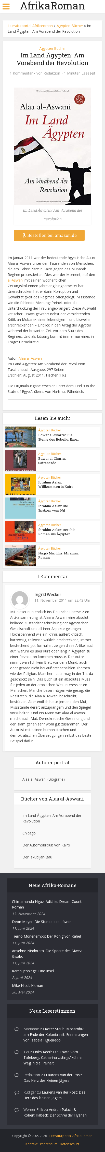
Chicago (29, 833)
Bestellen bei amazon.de (52, 235)
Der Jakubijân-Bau (37, 857)
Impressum (48, 1144)
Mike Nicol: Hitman (27, 985)
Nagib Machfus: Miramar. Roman (58, 555)
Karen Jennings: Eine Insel (33, 970)
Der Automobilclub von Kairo (46, 845)
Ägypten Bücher (70, 25)
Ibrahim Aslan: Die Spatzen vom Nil (53, 508)
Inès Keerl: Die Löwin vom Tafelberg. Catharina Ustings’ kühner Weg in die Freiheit (53, 1057)
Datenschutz (70, 1144)
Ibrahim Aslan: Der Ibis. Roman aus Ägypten (57, 531)
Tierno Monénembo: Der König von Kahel (46, 936)
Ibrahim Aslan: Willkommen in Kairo (55, 484)
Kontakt (31, 1144)
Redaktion (52, 73)
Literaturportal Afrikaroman (30, 25)
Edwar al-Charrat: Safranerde (52, 460)
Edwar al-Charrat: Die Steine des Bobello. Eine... (59, 437)
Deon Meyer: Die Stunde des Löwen (42, 921)
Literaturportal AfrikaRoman (71, 1135)
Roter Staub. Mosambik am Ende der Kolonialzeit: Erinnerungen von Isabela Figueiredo (55, 1034)
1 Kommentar (21, 73)
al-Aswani (15, 280)
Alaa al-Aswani (31, 358)
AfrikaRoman (52, 5)
